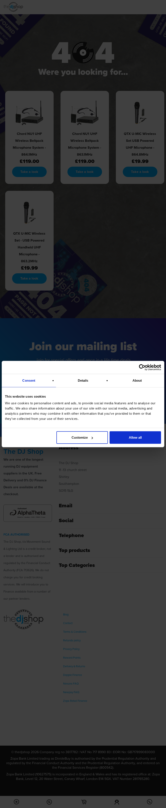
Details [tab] (83, 380)
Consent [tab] (28, 380)
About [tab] (137, 380)
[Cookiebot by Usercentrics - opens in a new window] (142, 367)
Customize (80, 437)
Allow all (135, 437)
